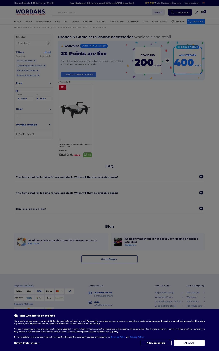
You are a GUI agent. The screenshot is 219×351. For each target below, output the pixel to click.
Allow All (189, 343)
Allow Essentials (156, 343)
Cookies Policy (118, 337)
